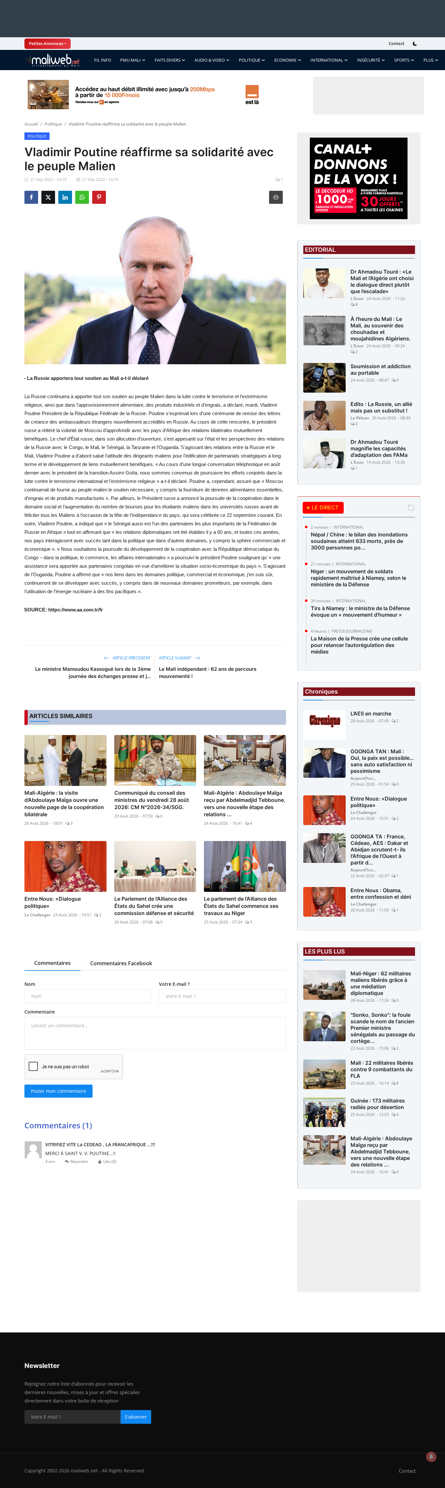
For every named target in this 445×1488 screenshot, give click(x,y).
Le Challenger (37, 915)
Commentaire (39, 1012)
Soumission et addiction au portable (381, 369)
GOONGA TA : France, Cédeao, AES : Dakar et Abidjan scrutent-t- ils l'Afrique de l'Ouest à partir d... (379, 849)
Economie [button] (285, 60)
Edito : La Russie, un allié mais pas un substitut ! (381, 407)
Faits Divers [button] (167, 60)
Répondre (79, 1161)
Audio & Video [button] (209, 60)
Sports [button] (401, 60)
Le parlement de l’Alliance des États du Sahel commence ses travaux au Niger (241, 905)
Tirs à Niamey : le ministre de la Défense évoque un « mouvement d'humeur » (360, 611)
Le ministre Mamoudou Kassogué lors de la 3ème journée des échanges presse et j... (93, 672)
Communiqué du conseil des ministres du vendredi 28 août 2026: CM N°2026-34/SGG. (151, 799)
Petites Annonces (46, 43)
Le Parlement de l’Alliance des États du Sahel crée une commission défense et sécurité (154, 905)
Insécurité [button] (368, 60)
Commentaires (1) (58, 1125)
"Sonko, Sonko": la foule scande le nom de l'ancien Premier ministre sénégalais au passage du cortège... (383, 1028)
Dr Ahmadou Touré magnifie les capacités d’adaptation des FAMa (379, 448)
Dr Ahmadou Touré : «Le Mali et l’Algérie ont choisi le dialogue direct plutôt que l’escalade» (382, 281)
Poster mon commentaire (58, 1091)
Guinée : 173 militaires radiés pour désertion (378, 1103)
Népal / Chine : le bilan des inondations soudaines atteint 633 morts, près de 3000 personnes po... (359, 541)
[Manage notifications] (431, 1456)
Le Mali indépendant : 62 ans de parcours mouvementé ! (207, 672)
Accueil (31, 124)
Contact (396, 43)
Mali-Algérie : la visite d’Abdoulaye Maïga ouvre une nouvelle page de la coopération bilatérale (64, 803)
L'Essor (357, 298)
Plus (428, 60)
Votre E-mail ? (174, 984)
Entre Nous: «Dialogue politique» (52, 902)
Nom (29, 984)
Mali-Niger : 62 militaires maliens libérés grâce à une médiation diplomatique (381, 983)
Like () (109, 1161)
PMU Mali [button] (130, 60)
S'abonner (136, 1417)
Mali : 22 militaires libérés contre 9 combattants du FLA (382, 1069)
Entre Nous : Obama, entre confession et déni (381, 893)
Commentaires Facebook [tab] (121, 963)
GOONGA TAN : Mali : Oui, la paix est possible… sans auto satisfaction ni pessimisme (382, 761)
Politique (53, 124)
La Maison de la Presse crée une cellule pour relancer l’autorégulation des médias (359, 645)
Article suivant (175, 658)
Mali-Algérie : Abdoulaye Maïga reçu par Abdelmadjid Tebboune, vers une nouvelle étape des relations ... (244, 803)
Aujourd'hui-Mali (364, 778)
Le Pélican (360, 418)
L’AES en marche (371, 713)
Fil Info (102, 60)
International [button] (326, 60)
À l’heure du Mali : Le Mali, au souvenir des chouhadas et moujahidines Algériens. (381, 329)
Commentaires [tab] (52, 963)
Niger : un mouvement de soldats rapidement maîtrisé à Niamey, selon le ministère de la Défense (358, 578)
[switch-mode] (416, 43)
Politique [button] (249, 60)
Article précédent (131, 658)
